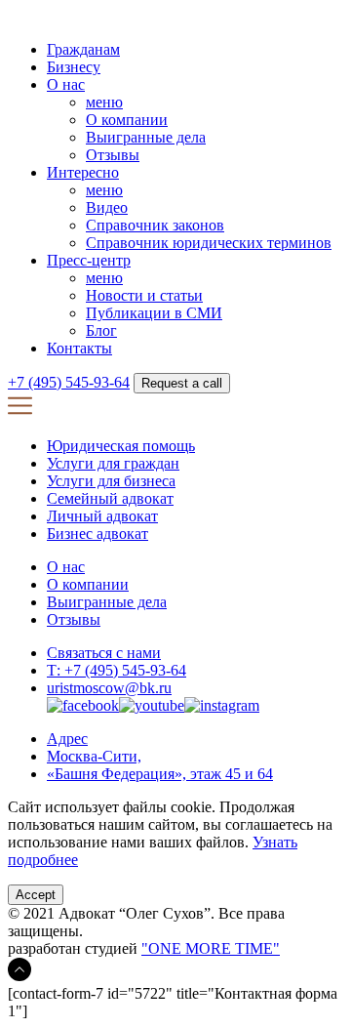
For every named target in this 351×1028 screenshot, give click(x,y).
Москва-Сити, (94, 756)
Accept (36, 894)
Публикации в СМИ (154, 313)
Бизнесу (73, 67)
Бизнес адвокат (97, 533)
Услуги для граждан (113, 463)
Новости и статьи (144, 295)
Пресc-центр (89, 260)
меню (104, 102)
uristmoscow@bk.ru (109, 687)
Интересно (83, 172)
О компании (127, 119)
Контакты (79, 348)
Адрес (67, 738)
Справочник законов (155, 225)
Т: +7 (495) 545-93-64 (116, 670)
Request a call (181, 383)
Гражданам (83, 49)
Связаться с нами (104, 652)
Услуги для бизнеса (111, 481)
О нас (66, 84)
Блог (101, 330)
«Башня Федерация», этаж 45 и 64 (160, 773)
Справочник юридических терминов (209, 242)
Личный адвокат (102, 516)
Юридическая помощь (121, 445)
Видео (107, 207)
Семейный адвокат (110, 498)
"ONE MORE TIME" (210, 948)
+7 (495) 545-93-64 (69, 382)
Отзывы (112, 154)
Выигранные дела (146, 137)
